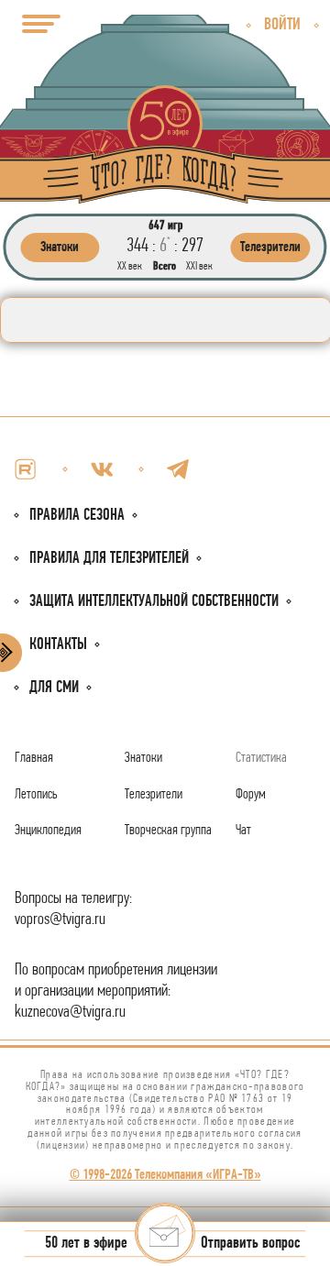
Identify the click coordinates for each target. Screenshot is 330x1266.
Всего (164, 266)
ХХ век (129, 266)
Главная (34, 758)
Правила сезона (77, 515)
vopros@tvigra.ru (60, 920)
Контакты (58, 645)
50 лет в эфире (86, 1244)
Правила (109, 558)
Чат (243, 830)
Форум (251, 794)
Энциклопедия (48, 830)
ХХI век (199, 266)
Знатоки (143, 758)
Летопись (36, 794)
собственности (154, 602)
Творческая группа (168, 830)
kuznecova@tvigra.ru (70, 1012)
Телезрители (153, 794)
